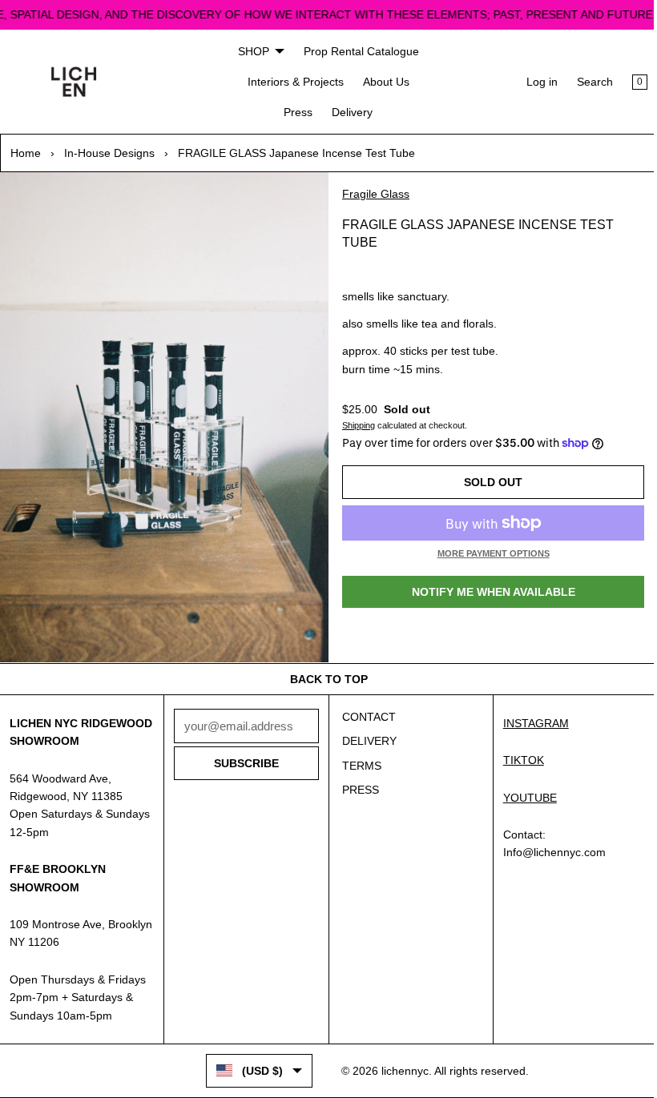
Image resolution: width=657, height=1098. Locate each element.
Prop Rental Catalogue (357, 51)
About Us (382, 81)
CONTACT (365, 710)
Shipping (354, 425)
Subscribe (243, 756)
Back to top (325, 672)
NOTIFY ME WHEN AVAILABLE (487, 591)
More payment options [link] (487, 553)
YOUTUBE (523, 791)
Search (587, 81)
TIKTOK (517, 753)
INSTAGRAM (529, 716)
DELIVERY (365, 734)
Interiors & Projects (292, 81)
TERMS (357, 759)
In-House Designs (109, 153)
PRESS (356, 783)
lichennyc (401, 1082)
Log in (534, 81)
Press (294, 112)
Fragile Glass (371, 193)
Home (25, 153)
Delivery (348, 112)
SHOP (249, 51)
